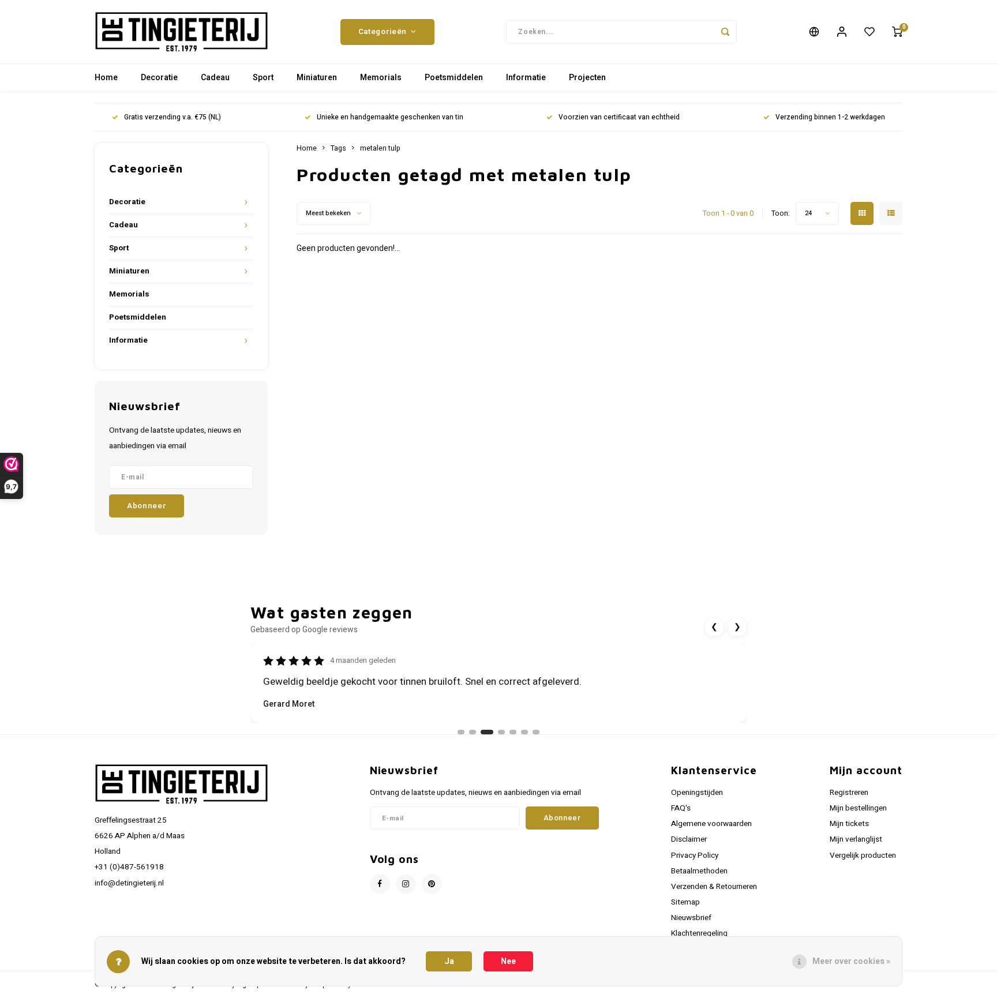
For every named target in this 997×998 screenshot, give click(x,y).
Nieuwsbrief (691, 918)
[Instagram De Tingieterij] (406, 884)
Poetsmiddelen (454, 78)
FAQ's (681, 808)
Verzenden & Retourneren (714, 886)
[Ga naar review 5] (512, 732)
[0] (897, 31)
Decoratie (159, 78)
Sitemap (685, 902)
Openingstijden (697, 792)
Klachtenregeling (699, 933)
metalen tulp (380, 148)
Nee (508, 961)
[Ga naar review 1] (461, 732)
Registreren (849, 792)
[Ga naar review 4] (501, 732)
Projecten (587, 78)
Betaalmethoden (699, 871)
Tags (338, 148)
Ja (449, 961)
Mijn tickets (849, 824)
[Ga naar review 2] (472, 732)
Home (106, 78)
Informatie (526, 78)
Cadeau (215, 78)
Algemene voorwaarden (711, 824)
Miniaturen (317, 78)
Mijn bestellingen (858, 808)
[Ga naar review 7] (536, 732)
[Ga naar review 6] (524, 732)
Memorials (381, 78)
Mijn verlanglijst (856, 839)
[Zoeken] (725, 31)
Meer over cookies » (851, 961)
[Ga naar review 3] (487, 732)
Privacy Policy (694, 855)
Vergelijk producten (863, 855)
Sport (263, 78)
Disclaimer (689, 839)
